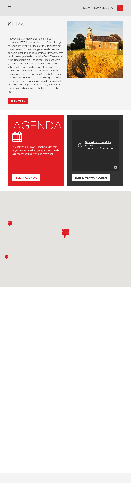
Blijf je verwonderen (91, 177)
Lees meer (18, 100)
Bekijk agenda (26, 177)
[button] (7, 257)
